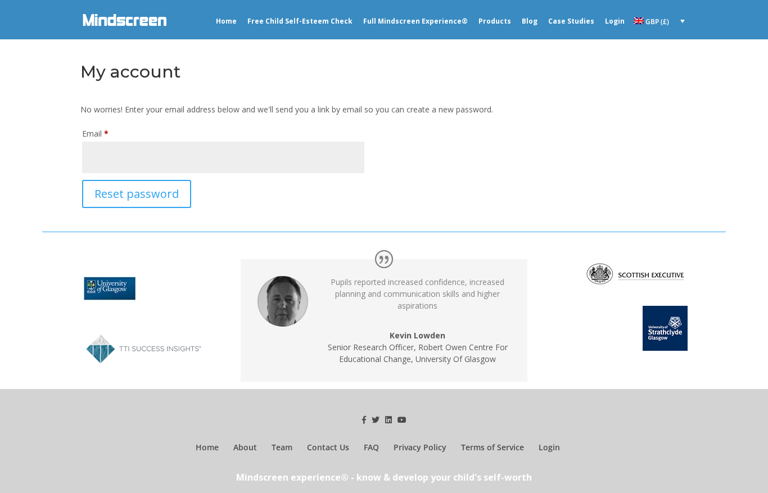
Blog (529, 21)
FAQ (371, 447)
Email (95, 133)
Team (282, 447)
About (245, 447)
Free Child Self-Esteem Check (300, 21)
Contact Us (328, 447)
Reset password (136, 193)
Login (615, 21)
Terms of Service (492, 447)
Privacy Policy (420, 447)
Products (494, 21)
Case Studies (571, 21)
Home (226, 21)
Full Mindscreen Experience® (415, 21)
